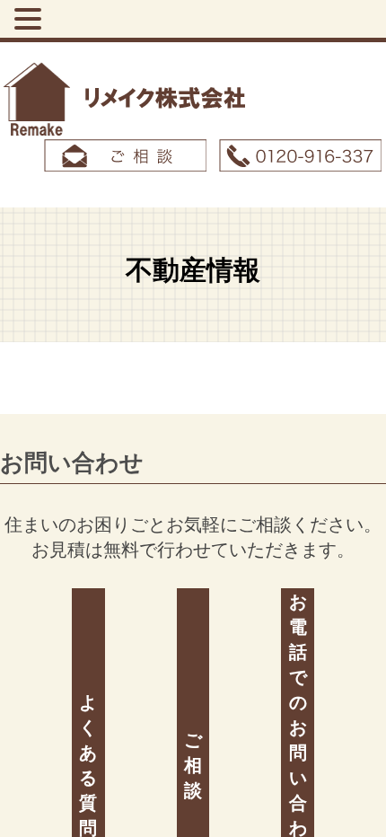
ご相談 (193, 764)
